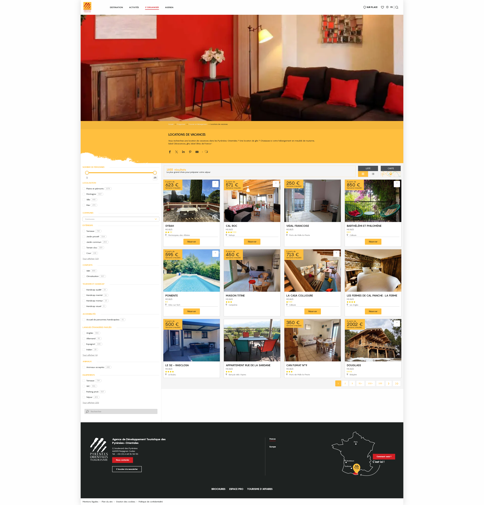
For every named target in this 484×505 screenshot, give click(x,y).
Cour (91, 253)
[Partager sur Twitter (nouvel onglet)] (176, 152)
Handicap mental (96, 295)
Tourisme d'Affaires (260, 489)
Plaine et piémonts (98, 188)
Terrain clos (94, 247)
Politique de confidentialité (151, 501)
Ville (91, 199)
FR (391, 7)
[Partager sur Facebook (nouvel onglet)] (169, 152)
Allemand (93, 338)
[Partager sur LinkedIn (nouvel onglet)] (183, 152)
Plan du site (107, 501)
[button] (397, 7)
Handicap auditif (96, 289)
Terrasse (93, 231)
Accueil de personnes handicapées (105, 319)
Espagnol (93, 344)
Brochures (218, 489)
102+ (370, 383)
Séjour (92, 397)
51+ (360, 383)
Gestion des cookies (125, 501)
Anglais (92, 333)
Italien (91, 349)
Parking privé (95, 391)
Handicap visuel (95, 306)
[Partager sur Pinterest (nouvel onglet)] (190, 152)
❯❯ (396, 383)
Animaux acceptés (98, 367)
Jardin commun (96, 242)
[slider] (87, 173)
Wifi (90, 271)
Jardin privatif (95, 236)
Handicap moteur (96, 300)
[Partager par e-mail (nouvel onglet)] (197, 152)
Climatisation (95, 276)
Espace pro (236, 489)
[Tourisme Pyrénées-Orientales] (87, 6)
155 (380, 383)
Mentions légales (90, 501)
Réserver (191, 241)
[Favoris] (382, 7)
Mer (91, 205)
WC (90, 386)
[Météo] (387, 7)
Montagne (94, 194)
